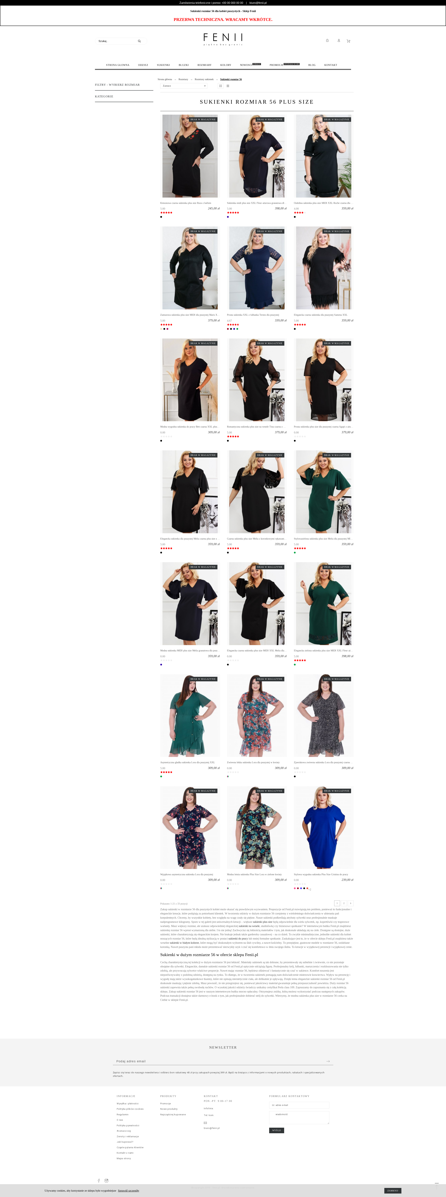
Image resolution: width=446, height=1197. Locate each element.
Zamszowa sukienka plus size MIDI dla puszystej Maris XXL (190, 315)
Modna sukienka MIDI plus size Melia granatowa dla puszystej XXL (194, 650)
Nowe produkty (169, 1109)
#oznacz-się (124, 1131)
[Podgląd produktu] (195, 156)
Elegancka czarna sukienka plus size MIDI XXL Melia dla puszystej (260, 650)
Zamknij (392, 1191)
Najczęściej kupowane (173, 1114)
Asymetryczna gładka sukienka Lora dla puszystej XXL (187, 762)
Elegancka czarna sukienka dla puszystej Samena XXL (321, 315)
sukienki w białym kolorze (184, 942)
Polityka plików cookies (130, 1109)
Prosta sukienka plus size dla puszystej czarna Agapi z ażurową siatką (328, 426)
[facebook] (99, 1180)
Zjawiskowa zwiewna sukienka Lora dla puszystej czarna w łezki (326, 762)
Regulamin (123, 1114)
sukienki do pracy (238, 938)
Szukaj (143, 41)
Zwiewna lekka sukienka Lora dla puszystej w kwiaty (253, 762)
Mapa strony (124, 1158)
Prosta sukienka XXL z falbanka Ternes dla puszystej (253, 315)
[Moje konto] (339, 40)
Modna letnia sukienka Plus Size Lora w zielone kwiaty (254, 874)
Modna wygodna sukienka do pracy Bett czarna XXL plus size (190, 426)
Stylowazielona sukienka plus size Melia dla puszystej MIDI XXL (326, 538)
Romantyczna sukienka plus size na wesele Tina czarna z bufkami (259, 426)
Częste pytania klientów (130, 1147)
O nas (120, 1120)
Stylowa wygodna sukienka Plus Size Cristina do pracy (321, 874)
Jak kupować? (125, 1142)
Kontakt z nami (125, 1153)
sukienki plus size (262, 921)
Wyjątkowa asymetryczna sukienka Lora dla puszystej (186, 874)
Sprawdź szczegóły (128, 1190)
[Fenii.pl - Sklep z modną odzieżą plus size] (223, 39)
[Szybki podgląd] (185, 156)
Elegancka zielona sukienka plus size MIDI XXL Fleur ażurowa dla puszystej (332, 650)
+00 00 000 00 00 (232, 2)
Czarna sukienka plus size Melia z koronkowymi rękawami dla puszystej (262, 538)
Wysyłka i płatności (128, 1103)
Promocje (165, 1103)
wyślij (276, 1130)
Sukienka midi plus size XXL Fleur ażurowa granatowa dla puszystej (261, 203)
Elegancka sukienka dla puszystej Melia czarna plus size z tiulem (192, 538)
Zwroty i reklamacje (128, 1136)
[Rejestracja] (328, 40)
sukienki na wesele (249, 926)
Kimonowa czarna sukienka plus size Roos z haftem (185, 203)
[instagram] (106, 1180)
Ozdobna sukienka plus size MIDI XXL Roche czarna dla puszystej (327, 203)
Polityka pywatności (128, 1125)
